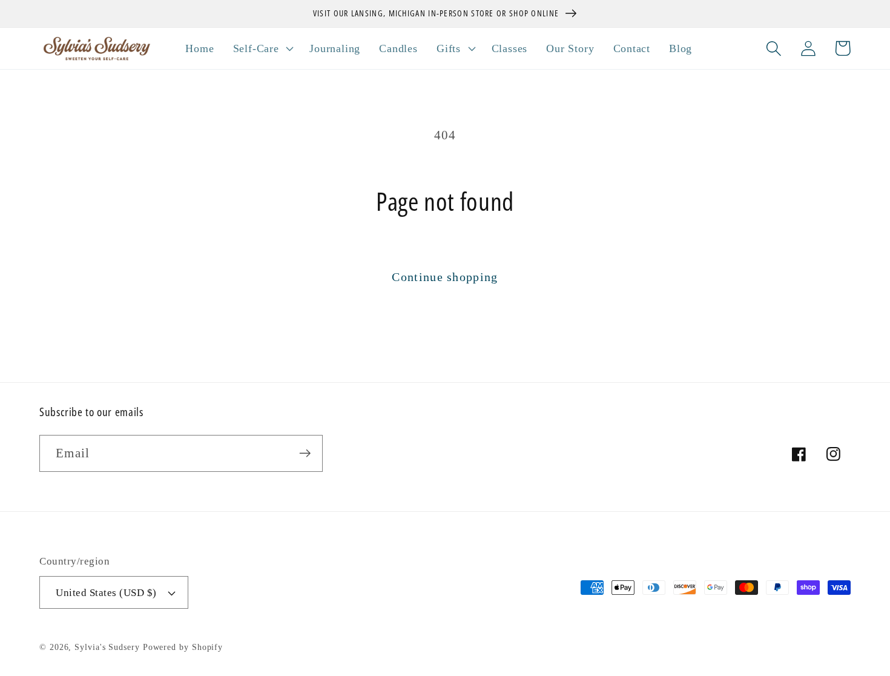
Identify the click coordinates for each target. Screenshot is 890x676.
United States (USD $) (106, 592)
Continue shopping (445, 277)
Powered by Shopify (183, 647)
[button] (261, 48)
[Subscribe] (305, 453)
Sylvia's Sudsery (107, 647)
